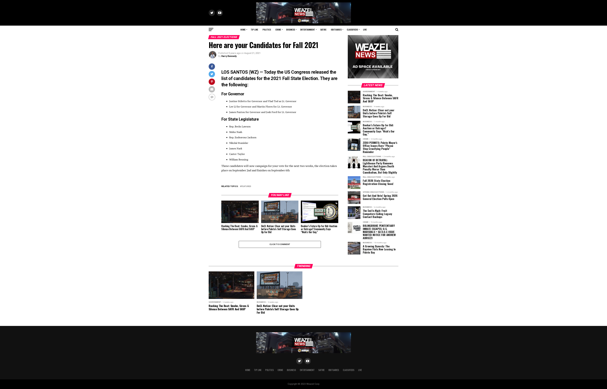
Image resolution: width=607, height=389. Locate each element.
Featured (246, 186)
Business (290, 29)
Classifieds (352, 29)
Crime (278, 29)
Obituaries (336, 29)
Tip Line (254, 29)
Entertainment (307, 29)
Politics (267, 29)
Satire (323, 29)
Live (365, 29)
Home (242, 29)
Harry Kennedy (229, 56)
